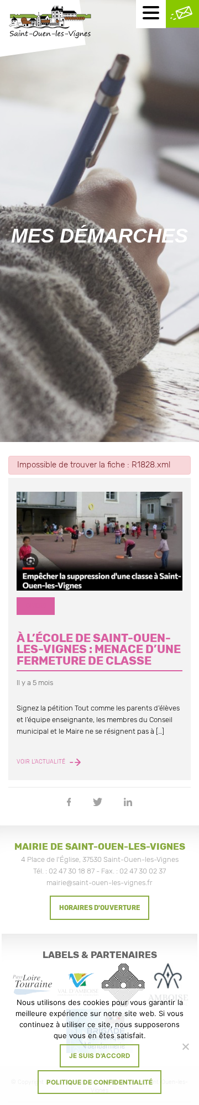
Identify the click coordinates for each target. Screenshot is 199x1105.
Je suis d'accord (99, 1056)
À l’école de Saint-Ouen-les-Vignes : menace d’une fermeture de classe (99, 650)
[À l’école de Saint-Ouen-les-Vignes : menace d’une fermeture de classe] (99, 541)
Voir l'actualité (42, 761)
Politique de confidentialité (99, 1082)
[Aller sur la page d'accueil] (49, 23)
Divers (36, 605)
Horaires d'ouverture (99, 908)
